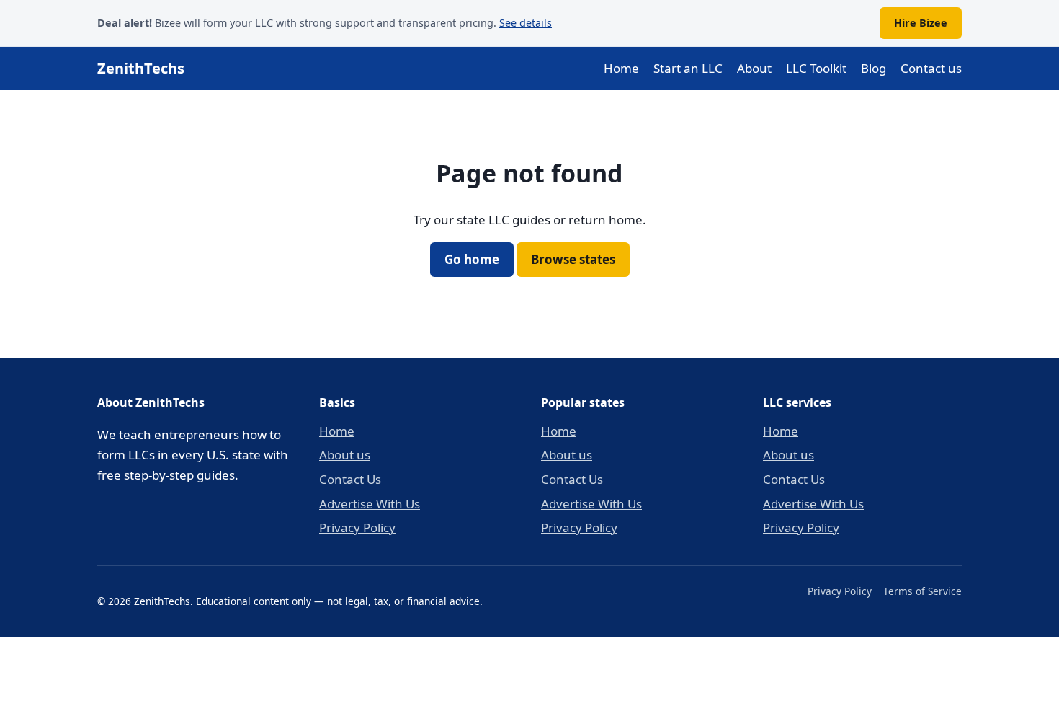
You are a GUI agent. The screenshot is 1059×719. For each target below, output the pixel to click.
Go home (471, 259)
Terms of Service (922, 591)
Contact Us (350, 479)
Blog (873, 68)
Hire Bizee (920, 23)
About (754, 68)
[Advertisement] (529, 675)
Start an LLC (688, 68)
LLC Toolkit (816, 68)
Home (621, 68)
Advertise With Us (369, 503)
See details (525, 23)
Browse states (573, 259)
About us (344, 454)
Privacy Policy (357, 527)
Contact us (931, 68)
